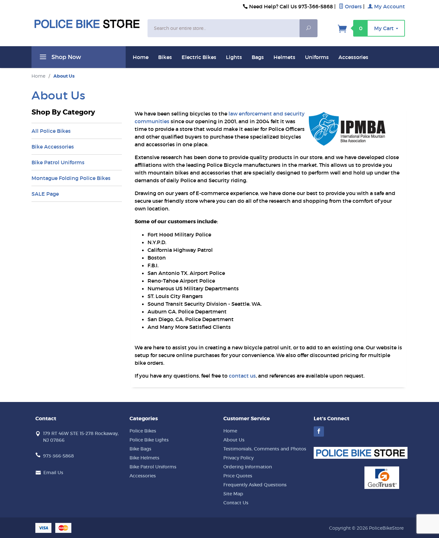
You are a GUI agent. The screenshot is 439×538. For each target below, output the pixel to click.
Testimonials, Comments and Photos (264, 449)
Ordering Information (247, 467)
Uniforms (317, 57)
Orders (353, 6)
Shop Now (65, 57)
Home (140, 57)
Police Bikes (143, 431)
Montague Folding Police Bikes (71, 178)
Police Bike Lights (149, 440)
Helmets (284, 57)
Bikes (165, 57)
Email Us (53, 472)
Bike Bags (140, 449)
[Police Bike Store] (87, 24)
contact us (242, 375)
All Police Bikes (51, 131)
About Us (234, 440)
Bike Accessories (52, 146)
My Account (389, 6)
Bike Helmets (144, 458)
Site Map (233, 494)
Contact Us (235, 503)
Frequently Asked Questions (255, 485)
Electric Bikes (199, 57)
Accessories (353, 57)
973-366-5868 (58, 456)
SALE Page (45, 194)
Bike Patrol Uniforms (58, 162)
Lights (234, 57)
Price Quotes (237, 476)
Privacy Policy (238, 458)
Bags (258, 57)
